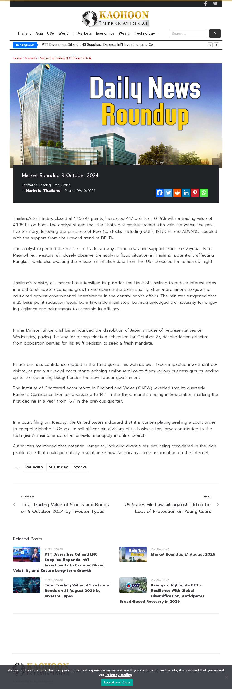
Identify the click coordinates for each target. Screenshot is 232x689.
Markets (30, 58)
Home (17, 58)
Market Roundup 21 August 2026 (183, 554)
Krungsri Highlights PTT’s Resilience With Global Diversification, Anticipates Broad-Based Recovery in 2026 (161, 593)
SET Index (58, 467)
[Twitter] (215, 3)
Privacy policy (118, 675)
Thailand (52, 190)
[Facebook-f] (205, 3)
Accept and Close (117, 682)
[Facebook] (160, 193)
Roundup (34, 467)
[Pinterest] (195, 193)
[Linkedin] (186, 193)
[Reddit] (177, 193)
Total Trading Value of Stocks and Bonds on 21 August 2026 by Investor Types (78, 590)
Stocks (80, 467)
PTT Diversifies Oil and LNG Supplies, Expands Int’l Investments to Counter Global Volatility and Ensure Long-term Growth (59, 562)
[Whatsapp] (204, 193)
